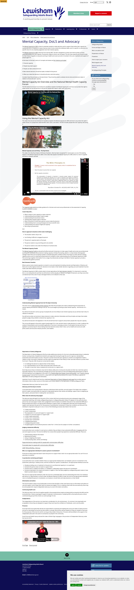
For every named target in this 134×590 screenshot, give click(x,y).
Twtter (107, 3)
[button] (109, 25)
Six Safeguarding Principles (99, 70)
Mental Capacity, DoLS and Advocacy (47, 37)
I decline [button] (79, 585)
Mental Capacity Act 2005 (31, 46)
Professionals (83, 29)
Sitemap (66, 584)
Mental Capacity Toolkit (31, 251)
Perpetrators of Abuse (98, 53)
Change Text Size (84, 2)
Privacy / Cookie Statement (41, 584)
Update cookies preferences (56, 584)
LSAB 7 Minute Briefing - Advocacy (31, 448)
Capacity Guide (28, 207)
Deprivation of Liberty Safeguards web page (62, 379)
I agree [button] (73, 585)
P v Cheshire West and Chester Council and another (63, 373)
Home (25, 29)
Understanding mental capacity (39, 305)
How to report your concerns (99, 59)
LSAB (28, 37)
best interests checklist (66, 271)
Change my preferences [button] (89, 585)
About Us (47, 29)
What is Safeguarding (34, 29)
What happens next (97, 62)
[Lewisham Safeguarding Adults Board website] (44, 13)
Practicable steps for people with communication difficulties (38, 445)
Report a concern (101, 13)
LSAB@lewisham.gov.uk (30, 575)
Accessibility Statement (28, 584)
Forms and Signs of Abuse (99, 47)
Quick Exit (3, 1)
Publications (58, 29)
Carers (93, 29)
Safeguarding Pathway (29, 33)
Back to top (67, 558)
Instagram (110, 3)
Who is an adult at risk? (98, 50)
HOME (23, 37)
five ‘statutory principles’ (60, 60)
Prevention (95, 56)
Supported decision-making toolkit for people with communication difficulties (42, 442)
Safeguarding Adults (97, 44)
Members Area (78, 13)
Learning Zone (70, 29)
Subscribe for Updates (102, 565)
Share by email (33, 545)
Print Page (25, 545)
